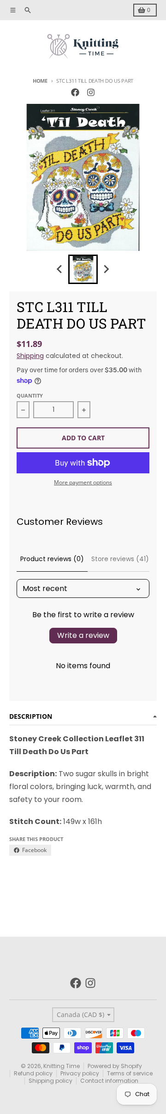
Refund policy (33, 1073)
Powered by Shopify (115, 1066)
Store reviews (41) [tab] (120, 558)
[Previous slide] (59, 269)
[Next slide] (106, 269)
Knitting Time (61, 1066)
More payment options (83, 482)
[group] (83, 269)
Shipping (30, 355)
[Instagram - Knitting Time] (91, 92)
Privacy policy (79, 1073)
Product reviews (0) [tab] (52, 558)
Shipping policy (50, 1081)
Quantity (30, 395)
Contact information (109, 1081)
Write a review (83, 635)
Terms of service (130, 1073)
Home (40, 80)
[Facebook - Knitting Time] (75, 92)
